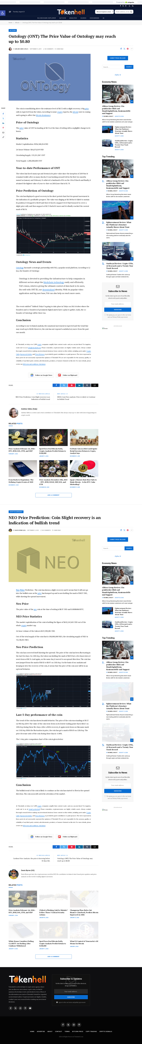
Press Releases (39, 354)
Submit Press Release (117, 58)
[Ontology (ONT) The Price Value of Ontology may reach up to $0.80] (53, 79)
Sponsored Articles (26, 354)
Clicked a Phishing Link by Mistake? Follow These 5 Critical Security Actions (53, 912)
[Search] (132, 6)
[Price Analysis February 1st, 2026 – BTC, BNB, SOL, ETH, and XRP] (23, 437)
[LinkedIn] (3, 123)
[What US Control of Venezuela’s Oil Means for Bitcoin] (84, 930)
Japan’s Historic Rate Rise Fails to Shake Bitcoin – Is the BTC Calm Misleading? (83, 482)
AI (103, 18)
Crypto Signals (105, 1031)
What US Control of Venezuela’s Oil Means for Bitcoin (84, 942)
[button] (2, 13)
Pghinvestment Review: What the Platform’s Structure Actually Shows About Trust (123, 130)
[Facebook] (3, 114)
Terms (67, 1031)
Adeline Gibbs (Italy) (21, 49)
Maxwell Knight (108, 116)
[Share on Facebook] (121, 49)
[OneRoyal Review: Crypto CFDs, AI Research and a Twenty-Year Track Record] (107, 143)
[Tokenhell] (71, 11)
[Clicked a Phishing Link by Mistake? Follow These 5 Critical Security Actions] (53, 899)
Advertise (41, 1031)
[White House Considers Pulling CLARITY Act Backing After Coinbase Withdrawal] (23, 930)
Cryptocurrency (16, 511)
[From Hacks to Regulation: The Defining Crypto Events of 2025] (23, 468)
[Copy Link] (3, 137)
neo (35, 609)
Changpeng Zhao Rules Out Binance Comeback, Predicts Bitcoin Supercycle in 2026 (84, 912)
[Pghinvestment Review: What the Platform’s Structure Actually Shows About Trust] (107, 129)
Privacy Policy (116, 317)
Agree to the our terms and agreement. (72, 1002)
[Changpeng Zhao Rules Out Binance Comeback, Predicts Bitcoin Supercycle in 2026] (84, 899)
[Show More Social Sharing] (131, 49)
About (49, 1031)
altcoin (75, 112)
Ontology (19, 267)
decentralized (48, 289)
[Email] (3, 132)
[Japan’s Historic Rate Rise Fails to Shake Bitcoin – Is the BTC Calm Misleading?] (84, 468)
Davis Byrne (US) (20, 530)
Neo (18, 590)
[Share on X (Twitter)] (124, 49)
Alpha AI (118, 75)
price (87, 108)
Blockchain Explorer (47, 18)
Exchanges (94, 18)
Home (32, 1031)
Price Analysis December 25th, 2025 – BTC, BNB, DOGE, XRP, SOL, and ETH (53, 482)
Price (22, 590)
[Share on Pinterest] (127, 49)
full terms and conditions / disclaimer (34, 364)
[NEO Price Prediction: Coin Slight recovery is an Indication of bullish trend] (53, 560)
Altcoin (62, 18)
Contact (58, 1031)
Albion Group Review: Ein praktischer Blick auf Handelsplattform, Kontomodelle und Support (116, 110)
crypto (59, 112)
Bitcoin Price (77, 1031)
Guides (83, 18)
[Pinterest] (3, 128)
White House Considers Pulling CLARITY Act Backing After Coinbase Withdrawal (21, 943)
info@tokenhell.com (34, 348)
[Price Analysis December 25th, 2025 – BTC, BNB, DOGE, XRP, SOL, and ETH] (53, 468)
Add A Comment (53, 495)
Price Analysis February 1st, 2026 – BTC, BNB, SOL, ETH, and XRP (22, 450)
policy (76, 1002)
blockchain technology (54, 282)
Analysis (73, 18)
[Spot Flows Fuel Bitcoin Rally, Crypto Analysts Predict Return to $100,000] (53, 437)
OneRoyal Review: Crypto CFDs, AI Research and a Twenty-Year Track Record (124, 144)
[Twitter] (3, 118)
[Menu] (10, 12)
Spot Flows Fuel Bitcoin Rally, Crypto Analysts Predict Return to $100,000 (52, 451)
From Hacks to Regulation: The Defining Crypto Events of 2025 (21, 481)
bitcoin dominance (43, 115)
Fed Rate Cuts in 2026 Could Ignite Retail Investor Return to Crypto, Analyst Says (83, 451)
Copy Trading (91, 1031)
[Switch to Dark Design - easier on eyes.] (129, 6)
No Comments (49, 49)
